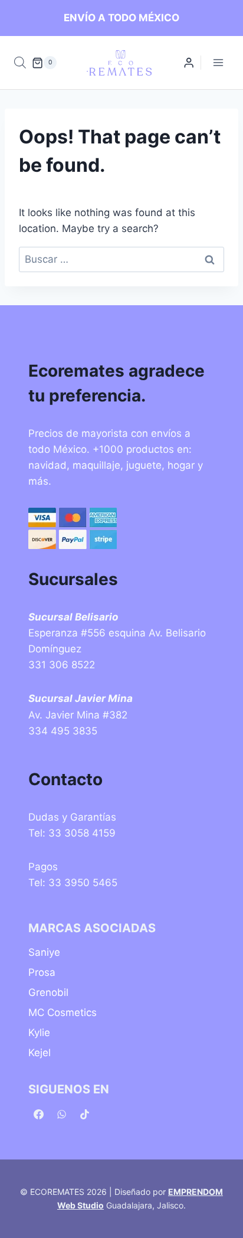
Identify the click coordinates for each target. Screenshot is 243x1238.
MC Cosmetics (62, 1012)
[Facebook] (38, 1114)
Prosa (41, 972)
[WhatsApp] (61, 1114)
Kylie (39, 1032)
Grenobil (48, 992)
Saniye (44, 952)
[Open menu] (218, 63)
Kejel (39, 1053)
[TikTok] (84, 1114)
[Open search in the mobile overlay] (20, 62)
